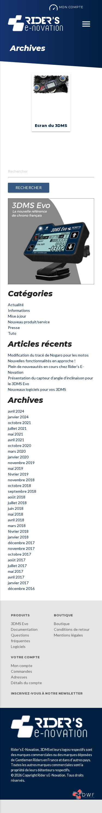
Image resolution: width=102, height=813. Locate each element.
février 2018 (18, 531)
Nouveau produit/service (29, 321)
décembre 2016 (21, 588)
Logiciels (18, 646)
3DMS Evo (19, 623)
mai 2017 (15, 571)
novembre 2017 (21, 548)
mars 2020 (17, 451)
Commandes (21, 671)
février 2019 (18, 474)
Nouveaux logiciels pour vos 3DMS (37, 389)
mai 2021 (15, 434)
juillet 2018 (17, 502)
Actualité (16, 304)
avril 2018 (16, 519)
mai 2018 (15, 514)
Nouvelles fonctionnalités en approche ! (42, 360)
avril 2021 (16, 439)
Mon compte (21, 665)
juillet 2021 (17, 428)
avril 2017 (16, 577)
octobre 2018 (19, 485)
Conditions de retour (71, 629)
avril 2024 (16, 411)
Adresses (19, 677)
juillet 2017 (17, 565)
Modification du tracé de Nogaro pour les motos (48, 355)
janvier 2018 (18, 537)
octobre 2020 (19, 445)
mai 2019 (15, 468)
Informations (19, 310)
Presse (14, 327)
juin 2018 (15, 508)
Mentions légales (68, 635)
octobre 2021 (19, 422)
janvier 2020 (18, 457)
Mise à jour (17, 316)
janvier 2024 (18, 417)
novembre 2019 (21, 462)
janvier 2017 (18, 582)
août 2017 (16, 560)
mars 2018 (17, 525)
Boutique (62, 623)
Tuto (12, 333)
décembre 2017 (21, 542)
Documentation (24, 629)
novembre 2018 (21, 479)
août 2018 (16, 497)
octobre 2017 (19, 554)
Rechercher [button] (29, 187)
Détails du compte (26, 682)
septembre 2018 (22, 491)
